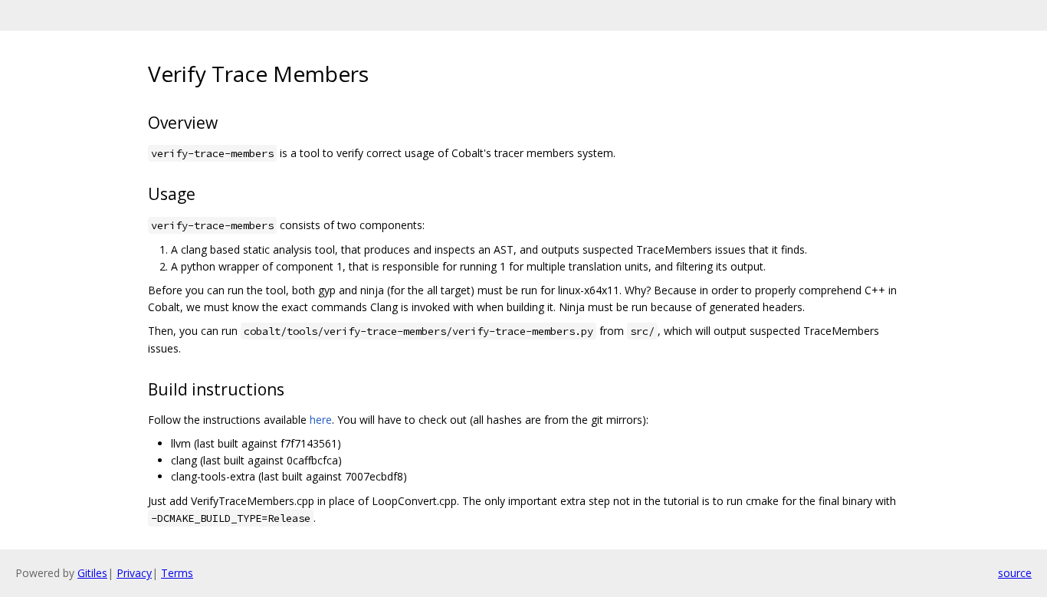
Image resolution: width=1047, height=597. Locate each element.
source (1015, 573)
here (321, 419)
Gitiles (92, 573)
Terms (177, 573)
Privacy (134, 573)
